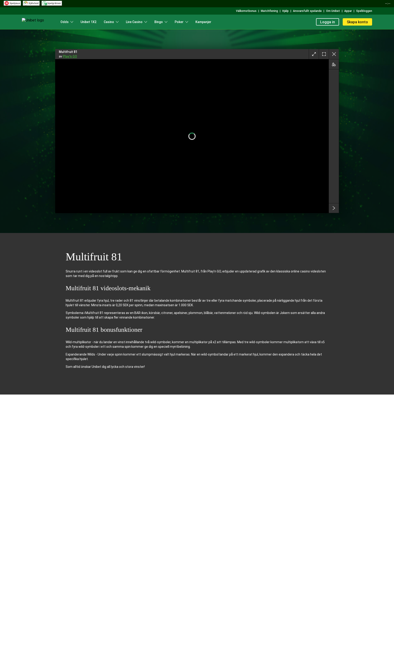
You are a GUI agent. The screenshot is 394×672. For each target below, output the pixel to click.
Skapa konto (357, 22)
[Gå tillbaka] (334, 54)
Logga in (327, 22)
